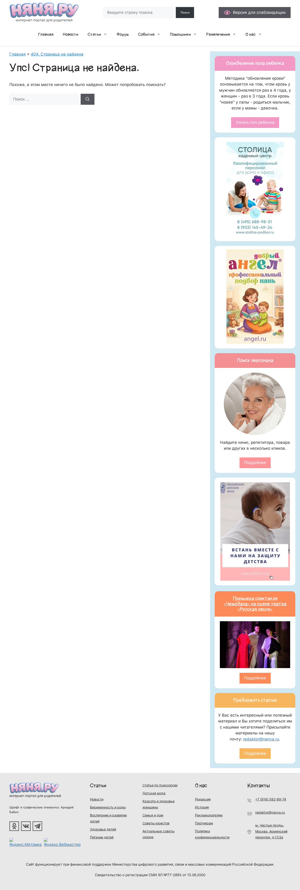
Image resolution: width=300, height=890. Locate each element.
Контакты (259, 786)
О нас (250, 34)
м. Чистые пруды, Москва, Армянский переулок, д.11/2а (271, 831)
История (202, 807)
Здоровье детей (103, 829)
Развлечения (218, 34)
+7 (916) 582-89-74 (270, 799)
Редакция (203, 799)
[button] (106, 34)
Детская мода (153, 793)
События (146, 34)
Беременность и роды (108, 807)
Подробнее (255, 462)
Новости (70, 34)
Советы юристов (155, 823)
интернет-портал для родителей (35, 796)
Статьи (94, 34)
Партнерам (204, 823)
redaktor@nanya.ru (261, 739)
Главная (45, 34)
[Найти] (87, 99)
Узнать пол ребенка (255, 122)
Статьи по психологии (159, 785)
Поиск (185, 12)
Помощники (180, 34)
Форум (122, 34)
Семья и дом (152, 815)
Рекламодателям (209, 815)
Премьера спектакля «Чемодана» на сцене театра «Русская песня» (255, 604)
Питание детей (101, 837)
